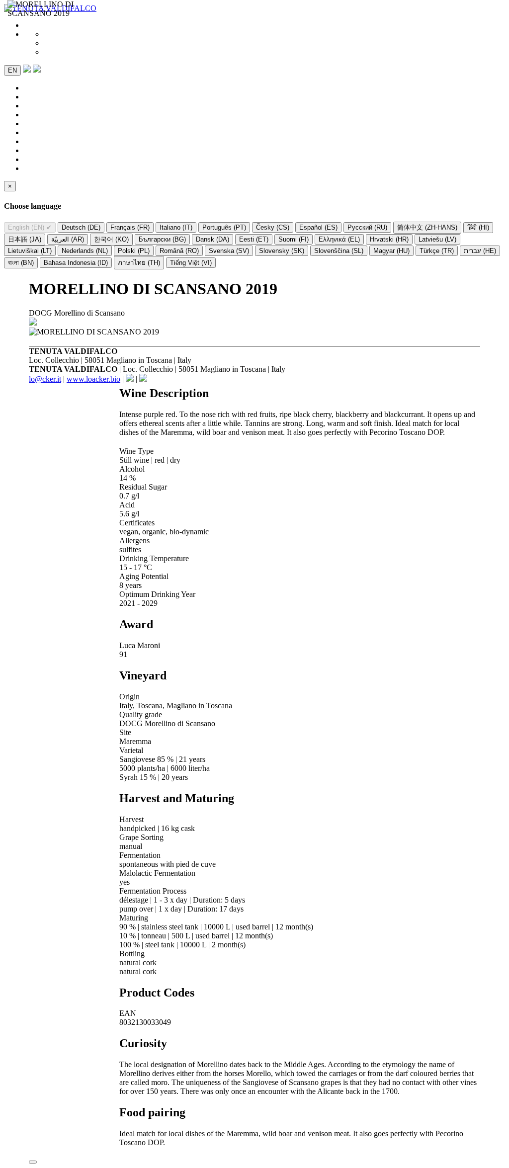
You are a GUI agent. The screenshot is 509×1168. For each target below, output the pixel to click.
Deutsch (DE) (81, 227)
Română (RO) (179, 250)
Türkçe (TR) (437, 250)
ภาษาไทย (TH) (139, 262)
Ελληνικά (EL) (339, 239)
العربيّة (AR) (67, 239)
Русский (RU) (367, 227)
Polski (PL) (134, 250)
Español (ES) (318, 227)
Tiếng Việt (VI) (191, 262)
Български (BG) (162, 239)
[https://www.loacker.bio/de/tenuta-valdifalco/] (33, 323)
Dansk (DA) (212, 239)
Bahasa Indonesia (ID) (76, 262)
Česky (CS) (272, 227)
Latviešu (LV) (437, 239)
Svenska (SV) (229, 250)
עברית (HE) (480, 250)
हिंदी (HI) (478, 227)
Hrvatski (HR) (389, 239)
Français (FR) (130, 227)
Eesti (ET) (253, 239)
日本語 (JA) (24, 239)
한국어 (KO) (111, 239)
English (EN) (30, 227)
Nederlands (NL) (85, 250)
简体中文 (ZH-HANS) (427, 227)
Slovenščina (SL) (338, 250)
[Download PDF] (27, 70)
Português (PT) (224, 227)
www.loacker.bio (93, 379)
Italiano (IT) (176, 227)
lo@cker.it (45, 379)
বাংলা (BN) (21, 262)
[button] (37, 70)
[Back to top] (33, 1162)
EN (12, 70)
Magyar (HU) (391, 250)
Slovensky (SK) (281, 250)
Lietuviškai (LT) (30, 250)
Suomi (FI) (293, 239)
